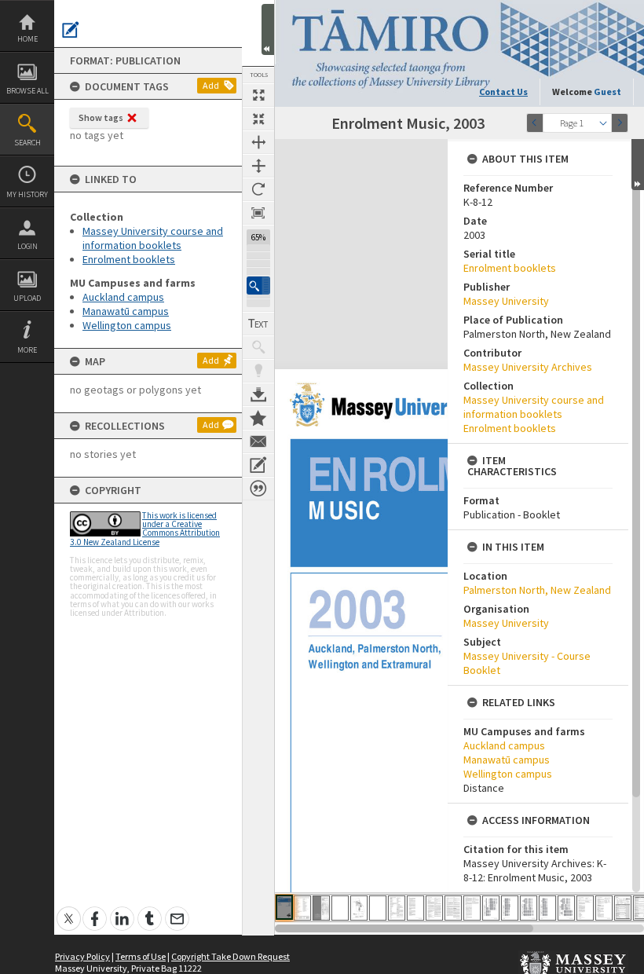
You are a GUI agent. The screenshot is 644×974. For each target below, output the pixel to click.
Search (27, 142)
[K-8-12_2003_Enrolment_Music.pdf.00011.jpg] (472, 908)
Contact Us (503, 91)
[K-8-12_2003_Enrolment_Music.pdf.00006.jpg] (377, 908)
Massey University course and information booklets (152, 238)
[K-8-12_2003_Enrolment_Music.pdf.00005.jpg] (359, 908)
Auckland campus (123, 297)
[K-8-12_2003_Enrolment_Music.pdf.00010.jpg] (453, 908)
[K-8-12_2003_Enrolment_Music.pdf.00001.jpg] (284, 907)
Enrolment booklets (128, 259)
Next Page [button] (620, 123)
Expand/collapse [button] (637, 164)
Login (27, 246)
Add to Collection (258, 418)
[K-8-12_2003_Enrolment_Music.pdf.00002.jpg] (302, 908)
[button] (258, 285)
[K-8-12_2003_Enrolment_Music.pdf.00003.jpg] (321, 908)
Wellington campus (126, 325)
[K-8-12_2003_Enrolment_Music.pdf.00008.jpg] (415, 908)
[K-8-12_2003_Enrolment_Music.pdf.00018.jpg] (604, 908)
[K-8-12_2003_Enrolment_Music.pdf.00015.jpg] (547, 908)
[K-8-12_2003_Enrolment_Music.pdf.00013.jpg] (509, 908)
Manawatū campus (125, 311)
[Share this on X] (69, 910)
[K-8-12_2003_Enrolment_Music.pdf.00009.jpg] (434, 908)
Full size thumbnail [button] (258, 95)
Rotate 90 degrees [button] (258, 189)
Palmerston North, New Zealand (537, 590)
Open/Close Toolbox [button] (268, 29)
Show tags (101, 117)
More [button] (27, 350)
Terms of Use (140, 956)
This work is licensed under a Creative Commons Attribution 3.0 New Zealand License (145, 528)
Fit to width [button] (258, 142)
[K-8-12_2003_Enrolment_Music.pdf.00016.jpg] (566, 908)
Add (211, 85)
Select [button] (603, 123)
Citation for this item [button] (258, 488)
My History (27, 194)
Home (27, 39)
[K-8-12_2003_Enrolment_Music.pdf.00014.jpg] (528, 908)
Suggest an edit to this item (70, 29)
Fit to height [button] (258, 166)
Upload (27, 298)
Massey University (506, 301)
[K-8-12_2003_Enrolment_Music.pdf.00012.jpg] (490, 908)
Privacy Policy (82, 956)
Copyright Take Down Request (230, 956)
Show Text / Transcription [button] (258, 323)
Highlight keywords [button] (258, 371)
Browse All (27, 91)
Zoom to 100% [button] (258, 213)
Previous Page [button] (535, 123)
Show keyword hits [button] (258, 347)
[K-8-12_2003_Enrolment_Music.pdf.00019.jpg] (622, 908)
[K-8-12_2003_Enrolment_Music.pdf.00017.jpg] (585, 908)
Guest (607, 91)
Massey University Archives (527, 367)
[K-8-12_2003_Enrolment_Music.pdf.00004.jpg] (340, 908)
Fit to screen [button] (258, 118)
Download (258, 394)
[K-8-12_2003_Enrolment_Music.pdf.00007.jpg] (396, 908)
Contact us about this (258, 441)
